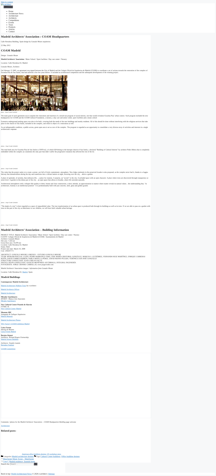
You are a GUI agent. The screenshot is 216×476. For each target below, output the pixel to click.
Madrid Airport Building (9, 339)
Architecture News (15, 13)
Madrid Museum (7, 316)
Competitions (13, 20)
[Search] (35, 464)
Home (10, 11)
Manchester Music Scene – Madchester (18, 459)
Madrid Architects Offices (10, 289)
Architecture (13, 16)
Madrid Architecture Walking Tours (13, 286)
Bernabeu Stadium (7, 345)
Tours (10, 25)
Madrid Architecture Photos (10, 320)
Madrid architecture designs (23, 456)
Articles (11, 29)
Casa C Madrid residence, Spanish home (19, 461)
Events (11, 22)
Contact (11, 31)
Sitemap (51, 474)
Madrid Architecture (8, 293)
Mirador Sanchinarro (8, 301)
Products (11, 27)
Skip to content (7, 2)
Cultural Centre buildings (50, 456)
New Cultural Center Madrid (11, 309)
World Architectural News (21, 474)
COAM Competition (8, 349)
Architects (12, 18)
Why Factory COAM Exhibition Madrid (15, 324)
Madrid (25, 272)
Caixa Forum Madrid (8, 332)
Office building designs (70, 456)
